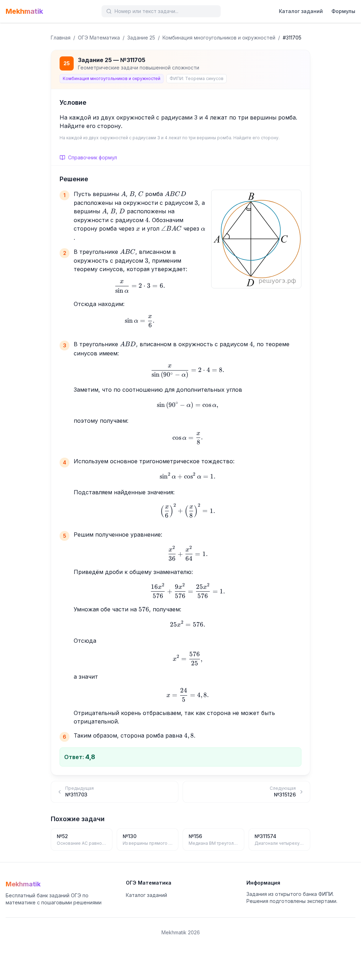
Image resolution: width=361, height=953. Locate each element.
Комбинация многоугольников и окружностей (219, 38)
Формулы (343, 11)
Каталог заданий (301, 11)
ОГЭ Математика (99, 38)
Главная (61, 38)
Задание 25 (141, 38)
